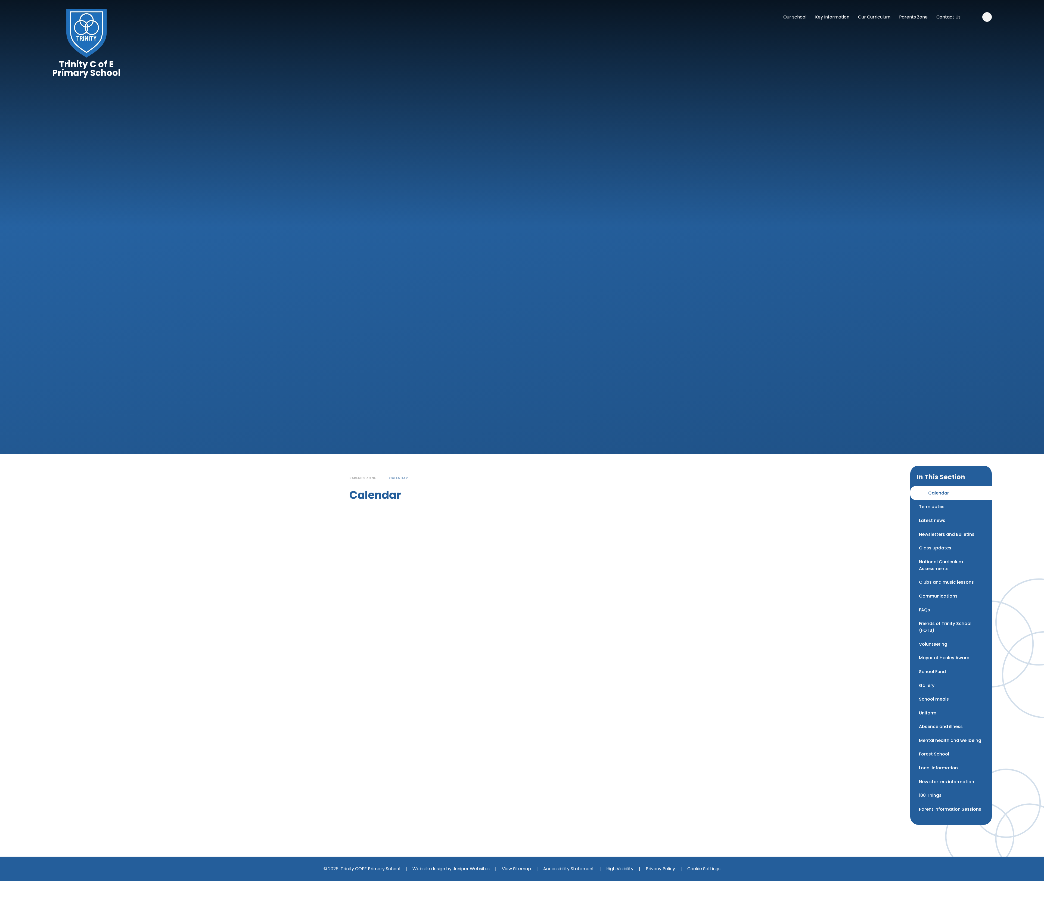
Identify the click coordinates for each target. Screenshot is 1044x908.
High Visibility (619, 869)
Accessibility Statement (568, 869)
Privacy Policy (660, 869)
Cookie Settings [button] (703, 869)
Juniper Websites (471, 869)
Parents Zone (362, 478)
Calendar (398, 478)
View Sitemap (516, 869)
